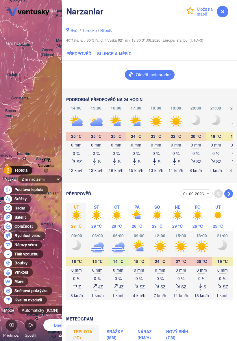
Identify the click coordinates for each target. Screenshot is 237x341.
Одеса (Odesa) (47, 52)
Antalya (47, 224)
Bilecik (106, 30)
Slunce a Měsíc (114, 53)
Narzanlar (46, 165)
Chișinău (22, 44)
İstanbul (24, 153)
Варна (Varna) (10, 113)
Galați (12, 74)
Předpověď (78, 53)
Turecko (89, 30)
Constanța (20, 98)
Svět (75, 30)
